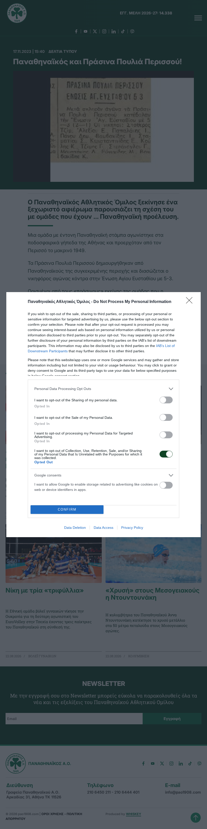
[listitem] (103, 388)
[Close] (191, 302)
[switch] (166, 400)
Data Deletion (75, 528)
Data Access (103, 528)
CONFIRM (67, 509)
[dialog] (103, 414)
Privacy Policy (132, 528)
